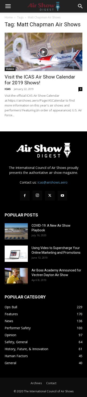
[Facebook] (24, 195)
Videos (10, 69)
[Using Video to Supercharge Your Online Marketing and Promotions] (16, 254)
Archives (36, 383)
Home (9, 17)
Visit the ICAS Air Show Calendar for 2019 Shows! (40, 80)
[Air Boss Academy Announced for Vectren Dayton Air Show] (16, 276)
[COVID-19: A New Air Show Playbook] (16, 231)
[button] (7, 6)
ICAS (8, 89)
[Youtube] (62, 195)
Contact (51, 383)
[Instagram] (37, 195)
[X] (50, 195)
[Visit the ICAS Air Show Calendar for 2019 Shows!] (43, 52)
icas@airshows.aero (53, 182)
